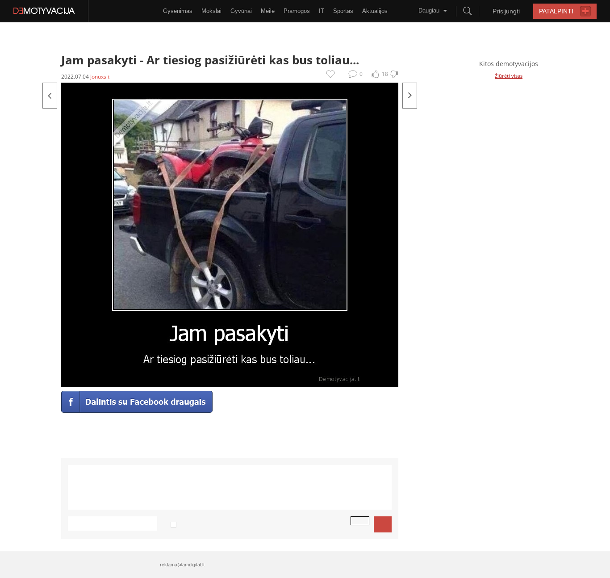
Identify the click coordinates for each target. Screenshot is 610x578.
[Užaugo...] (409, 96)
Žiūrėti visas (508, 75)
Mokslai (211, 11)
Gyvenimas (177, 11)
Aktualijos (375, 11)
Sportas (343, 11)
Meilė (268, 11)
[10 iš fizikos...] (49, 96)
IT (321, 11)
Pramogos (297, 11)
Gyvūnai (241, 11)
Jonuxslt (99, 76)
